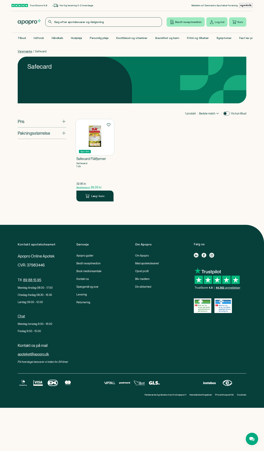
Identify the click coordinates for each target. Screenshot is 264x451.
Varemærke (25, 51)
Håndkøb (57, 38)
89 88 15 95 (32, 280)
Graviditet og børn (167, 38)
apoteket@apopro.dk (33, 354)
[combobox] (103, 22)
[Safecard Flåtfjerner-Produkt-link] (95, 160)
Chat (21, 316)
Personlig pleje (99, 38)
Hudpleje (76, 38)
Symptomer (224, 38)
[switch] (226, 113)
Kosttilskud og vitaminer (131, 38)
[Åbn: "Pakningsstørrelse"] (42, 132)
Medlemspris (83, 187)
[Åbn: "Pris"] (42, 121)
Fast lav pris (247, 38)
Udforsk (39, 38)
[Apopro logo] (29, 22)
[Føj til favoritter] (108, 124)
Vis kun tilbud (238, 113)
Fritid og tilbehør (198, 38)
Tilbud (22, 38)
